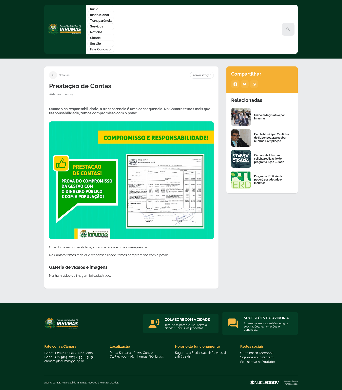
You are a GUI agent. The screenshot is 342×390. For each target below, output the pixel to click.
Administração (202, 75)
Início (94, 9)
